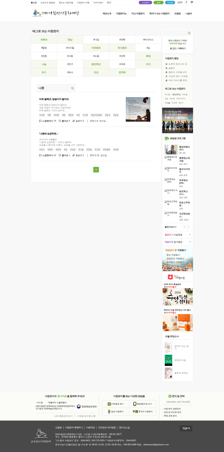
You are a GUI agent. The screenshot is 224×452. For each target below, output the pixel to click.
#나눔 (81, 149)
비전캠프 (96, 47)
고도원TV (145, 3)
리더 (148, 64)
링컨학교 (96, 64)
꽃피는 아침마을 (66, 2)
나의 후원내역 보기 (63, 416)
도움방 (58, 427)
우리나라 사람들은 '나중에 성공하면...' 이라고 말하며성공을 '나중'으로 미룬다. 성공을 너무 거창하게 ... (63, 142)
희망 (148, 56)
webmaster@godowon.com (156, 444)
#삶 (148, 47)
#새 (78, 115)
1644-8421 (171, 402)
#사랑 (42, 115)
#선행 (115, 149)
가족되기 (181, 48)
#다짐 (96, 39)
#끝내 (107, 115)
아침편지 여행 (83, 2)
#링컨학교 (176, 94)
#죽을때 (106, 149)
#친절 (89, 149)
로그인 (173, 48)
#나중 (85, 115)
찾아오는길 (124, 427)
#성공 (72, 149)
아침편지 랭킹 (171, 58)
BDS (109, 2)
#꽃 (49, 115)
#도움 (96, 56)
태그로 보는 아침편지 (175, 88)
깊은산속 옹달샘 (48, 2)
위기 (44, 72)
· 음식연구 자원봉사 (174, 262)
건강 (96, 72)
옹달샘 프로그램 (177, 138)
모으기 (80, 121)
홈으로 (34, 2)
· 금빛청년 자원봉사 (174, 258)
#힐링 (44, 47)
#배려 (58, 149)
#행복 (50, 149)
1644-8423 (131, 440)
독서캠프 (122, 47)
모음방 (177, 13)
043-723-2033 (183, 402)
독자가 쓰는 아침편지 (159, 13)
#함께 (70, 115)
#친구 (70, 64)
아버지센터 (98, 2)
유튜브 (44, 39)
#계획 (122, 39)
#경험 (44, 56)
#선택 (122, 56)
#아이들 (70, 47)
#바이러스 (148, 39)
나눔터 (188, 13)
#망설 (115, 115)
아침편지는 (121, 13)
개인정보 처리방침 (107, 427)
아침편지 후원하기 (74, 427)
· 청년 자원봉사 (172, 255)
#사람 (70, 56)
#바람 (56, 115)
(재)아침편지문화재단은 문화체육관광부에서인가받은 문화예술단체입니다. (55, 407)
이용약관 (90, 427)
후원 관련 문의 (170, 416)
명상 (70, 39)
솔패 (158, 3)
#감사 (42, 149)
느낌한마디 (49, 121)
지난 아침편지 (138, 13)
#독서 (70, 72)
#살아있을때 (96, 115)
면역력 (122, 72)
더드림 (170, 3)
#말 (63, 115)
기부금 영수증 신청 (86, 416)
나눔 (44, 64)
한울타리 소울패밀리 (57, 402)
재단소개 (107, 13)
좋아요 (66, 121)
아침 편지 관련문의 (172, 409)
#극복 (122, 64)
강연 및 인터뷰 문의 (172, 412)
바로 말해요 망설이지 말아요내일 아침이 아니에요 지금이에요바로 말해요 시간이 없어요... (55, 108)
